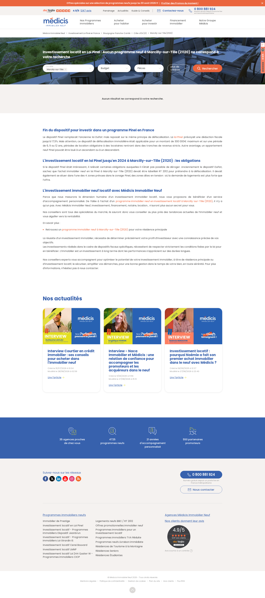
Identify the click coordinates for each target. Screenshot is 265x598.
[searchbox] (68, 69)
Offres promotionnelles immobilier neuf (119, 525)
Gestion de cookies (137, 581)
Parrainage (109, 10)
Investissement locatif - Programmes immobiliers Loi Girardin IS (65, 539)
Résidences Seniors (107, 551)
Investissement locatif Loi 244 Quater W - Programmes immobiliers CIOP (68, 555)
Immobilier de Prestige (56, 521)
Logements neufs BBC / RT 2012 (114, 521)
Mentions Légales (88, 581)
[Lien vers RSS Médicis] (78, 478)
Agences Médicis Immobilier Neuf (187, 515)
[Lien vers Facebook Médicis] (45, 478)
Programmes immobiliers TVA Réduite (118, 537)
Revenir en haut (132, 590)
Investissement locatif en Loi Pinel (63, 525)
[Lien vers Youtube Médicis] (65, 478)
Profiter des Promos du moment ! (179, 3)
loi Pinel (178, 137)
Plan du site (154, 581)
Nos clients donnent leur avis (184, 521)
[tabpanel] (71, 350)
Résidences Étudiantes (109, 555)
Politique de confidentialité (112, 581)
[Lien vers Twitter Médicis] (52, 478)
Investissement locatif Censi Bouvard (65, 545)
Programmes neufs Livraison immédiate (119, 542)
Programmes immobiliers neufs (64, 515)
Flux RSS (181, 581)
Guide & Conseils (140, 10)
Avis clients (168, 581)
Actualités (123, 10)
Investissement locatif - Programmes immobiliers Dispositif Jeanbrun (65, 531)
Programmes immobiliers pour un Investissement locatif (116, 531)
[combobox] (68, 68)
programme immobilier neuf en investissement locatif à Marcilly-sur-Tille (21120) (164, 201)
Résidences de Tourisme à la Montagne (119, 546)
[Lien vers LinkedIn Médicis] (58, 478)
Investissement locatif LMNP (60, 549)
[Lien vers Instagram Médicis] (72, 478)
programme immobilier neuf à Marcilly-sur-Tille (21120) (95, 229)
